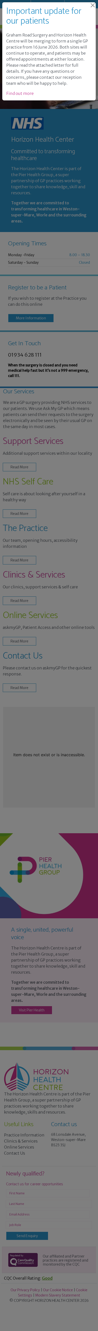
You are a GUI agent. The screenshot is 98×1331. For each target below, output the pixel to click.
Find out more (20, 93)
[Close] (93, 5)
